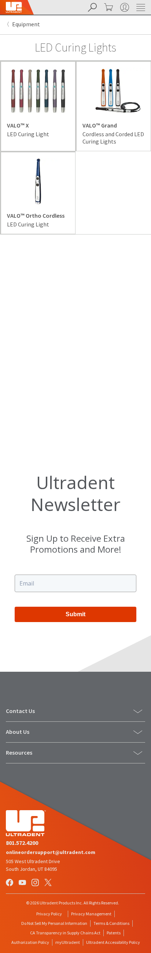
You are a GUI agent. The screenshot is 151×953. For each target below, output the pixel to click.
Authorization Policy (30, 942)
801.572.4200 (22, 842)
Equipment (26, 24)
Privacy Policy (49, 913)
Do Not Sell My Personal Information (54, 923)
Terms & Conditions (111, 923)
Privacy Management (91, 913)
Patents (114, 932)
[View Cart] (108, 7)
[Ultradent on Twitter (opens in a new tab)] (48, 883)
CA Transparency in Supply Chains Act (65, 932)
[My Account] (124, 7)
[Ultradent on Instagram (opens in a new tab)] (36, 883)
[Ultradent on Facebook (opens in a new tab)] (10, 883)
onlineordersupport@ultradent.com (50, 852)
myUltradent (67, 942)
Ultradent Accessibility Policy (113, 942)
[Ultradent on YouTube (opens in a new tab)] (23, 883)
